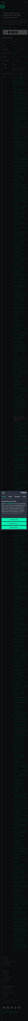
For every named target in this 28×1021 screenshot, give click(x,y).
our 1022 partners (10, 503)
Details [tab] (10, 496)
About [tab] (24, 496)
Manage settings (13, 523)
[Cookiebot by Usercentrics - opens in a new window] (20, 493)
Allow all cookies (14, 519)
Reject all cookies (14, 527)
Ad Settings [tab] (17, 496)
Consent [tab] (4, 496)
